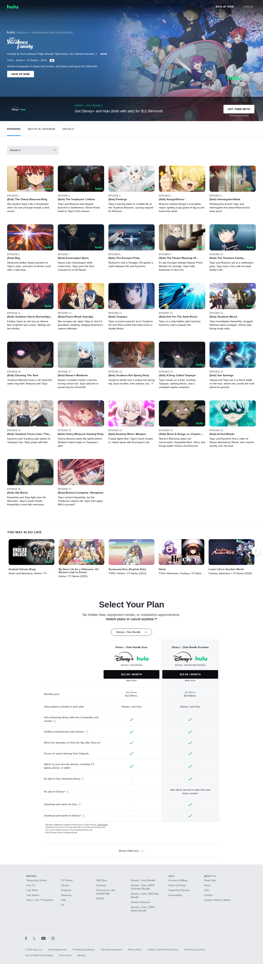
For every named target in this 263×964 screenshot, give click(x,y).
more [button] (104, 54)
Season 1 (15, 150)
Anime (19, 60)
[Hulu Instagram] (53, 938)
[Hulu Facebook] (29, 938)
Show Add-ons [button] (128, 851)
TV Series (32, 60)
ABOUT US (210, 876)
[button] (14, 128)
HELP (171, 876)
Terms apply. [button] (102, 825)
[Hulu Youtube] (46, 938)
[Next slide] (256, 551)
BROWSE (31, 876)
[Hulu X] (37, 938)
